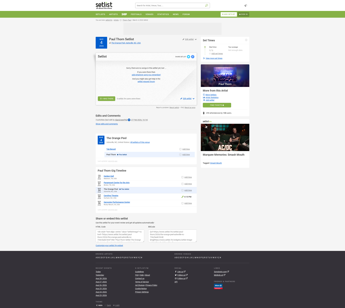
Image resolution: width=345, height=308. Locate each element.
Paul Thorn (116, 39)
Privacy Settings (142, 292)
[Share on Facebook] (193, 56)
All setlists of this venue (140, 142)
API (176, 282)
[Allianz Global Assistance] (218, 286)
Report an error (190, 108)
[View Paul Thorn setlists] (225, 72)
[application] (225, 137)
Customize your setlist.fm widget (109, 245)
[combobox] (172, 5)
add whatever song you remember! (146, 75)
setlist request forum (146, 81)
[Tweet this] (189, 56)
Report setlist (174, 108)
